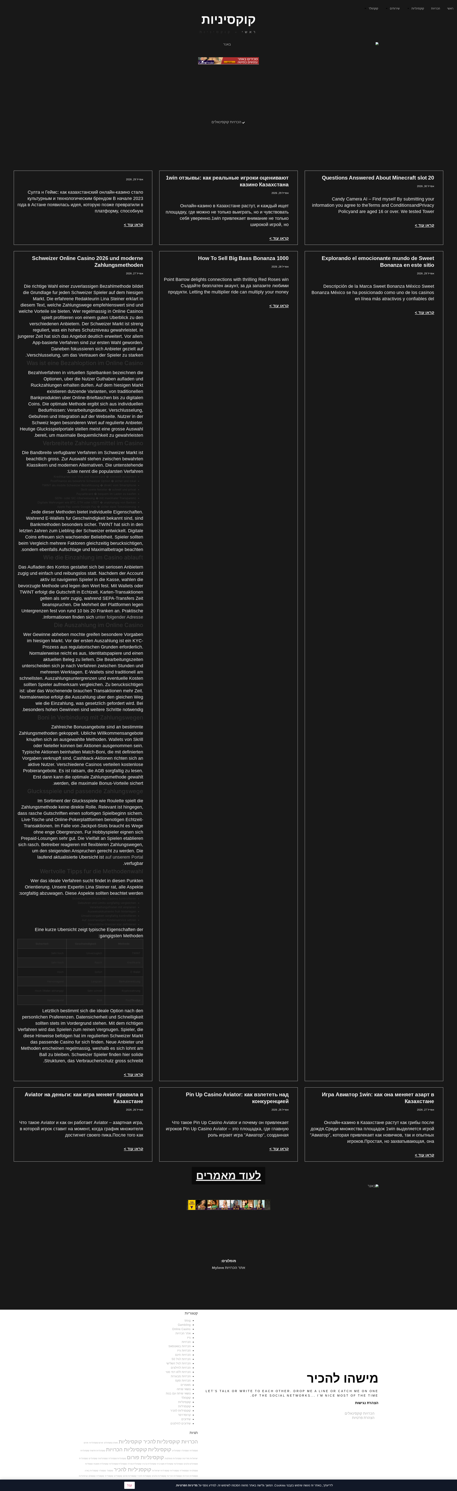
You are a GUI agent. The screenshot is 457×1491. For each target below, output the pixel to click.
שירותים (395, 8)
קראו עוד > (424, 225)
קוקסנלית (100, 1476)
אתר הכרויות (183, 1333)
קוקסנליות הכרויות (190, 1476)
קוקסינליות (417, 8)
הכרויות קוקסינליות (177, 1441)
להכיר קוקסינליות (137, 1441)
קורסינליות (83, 1476)
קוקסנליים (118, 1476)
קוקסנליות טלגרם (159, 1476)
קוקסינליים (93, 1458)
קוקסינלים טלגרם (191, 1464)
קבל (129, 1485)
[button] (228, 1175)
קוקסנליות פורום (129, 1476)
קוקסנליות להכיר (144, 1476)
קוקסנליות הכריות (174, 1476)
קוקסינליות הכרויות (126, 1449)
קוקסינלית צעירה (134, 1464)
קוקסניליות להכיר (180, 1410)
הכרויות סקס (183, 1380)
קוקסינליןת (178, 1464)
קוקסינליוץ (176, 1451)
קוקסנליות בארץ (91, 1471)
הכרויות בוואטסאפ (180, 1346)
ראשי (450, 8)
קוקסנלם (92, 1476)
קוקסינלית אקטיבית (165, 1464)
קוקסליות (89, 1464)
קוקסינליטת (103, 1458)
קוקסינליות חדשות (97, 1451)
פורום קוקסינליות (96, 1443)
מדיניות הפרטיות (187, 1485)
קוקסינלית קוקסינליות (118, 1464)
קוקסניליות (184, 1406)
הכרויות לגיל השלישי (178, 1363)
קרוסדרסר (184, 1415)
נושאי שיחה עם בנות (178, 1393)
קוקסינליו (185, 1451)
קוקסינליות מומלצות (173, 1458)
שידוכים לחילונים (180, 1423)
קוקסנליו (102, 1471)
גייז (189, 1337)
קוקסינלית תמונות (101, 1464)
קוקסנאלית (184, 1471)
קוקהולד (373, 8)
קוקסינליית (83, 1458)
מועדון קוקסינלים (111, 1443)
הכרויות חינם (183, 1355)
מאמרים (186, 1385)
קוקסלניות (194, 1471)
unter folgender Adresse (119, 617)
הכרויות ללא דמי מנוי (178, 1372)
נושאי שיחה (184, 1389)
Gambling (184, 1324)
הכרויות (435, 8)
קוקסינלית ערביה (149, 1464)
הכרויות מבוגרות (181, 1376)
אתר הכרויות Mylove (228, 1268)
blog (188, 1320)
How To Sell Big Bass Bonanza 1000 (243, 258)
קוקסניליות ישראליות (160, 1471)
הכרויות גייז (184, 1350)
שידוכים (186, 1419)
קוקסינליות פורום (145, 1457)
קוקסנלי (110, 1471)
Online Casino (181, 1329)
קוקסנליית (109, 1476)
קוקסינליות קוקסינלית (117, 1458)
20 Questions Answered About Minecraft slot (378, 178)
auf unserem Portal (124, 857)
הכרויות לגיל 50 (181, 1359)
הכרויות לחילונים (181, 1367)
